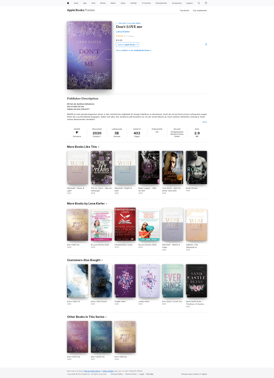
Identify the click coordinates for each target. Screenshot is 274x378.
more (204, 122)
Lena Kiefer (123, 31)
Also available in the (132, 50)
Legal (141, 374)
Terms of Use (131, 374)
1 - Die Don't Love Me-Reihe (128, 23)
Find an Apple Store (92, 371)
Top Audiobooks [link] (200, 10)
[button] (199, 3)
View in (126, 45)
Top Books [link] (184, 10)
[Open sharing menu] (206, 44)
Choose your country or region (194, 374)
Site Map (149, 374)
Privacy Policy (117, 374)
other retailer (108, 371)
